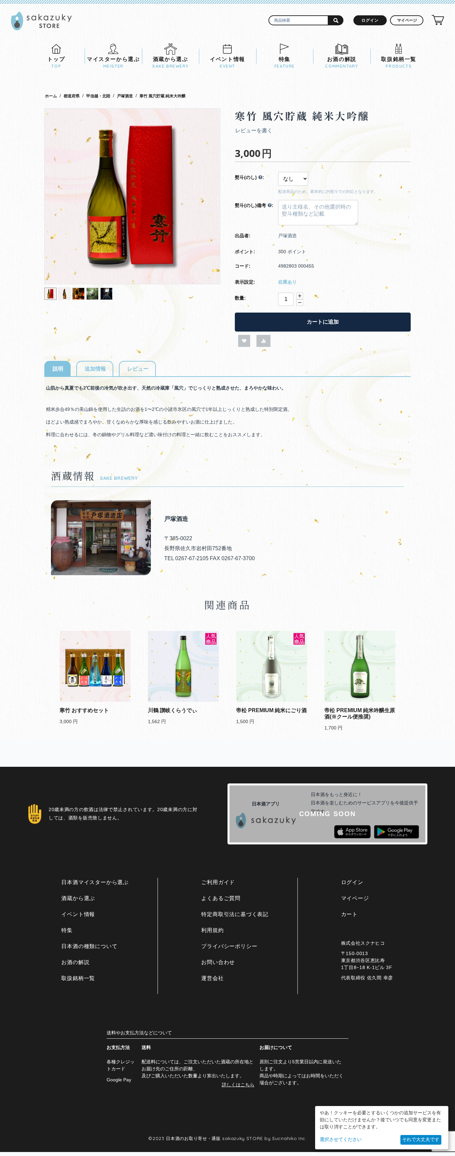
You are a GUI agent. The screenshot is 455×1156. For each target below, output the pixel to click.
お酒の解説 (341, 62)
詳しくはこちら (238, 1084)
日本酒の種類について (89, 946)
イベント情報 (227, 62)
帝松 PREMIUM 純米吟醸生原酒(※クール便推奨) (359, 713)
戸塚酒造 (125, 96)
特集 (284, 62)
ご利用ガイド (218, 882)
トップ (56, 62)
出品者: (242, 235)
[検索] (335, 20)
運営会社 (212, 978)
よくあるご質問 (220, 898)
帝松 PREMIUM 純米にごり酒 (271, 710)
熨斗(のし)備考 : (254, 205)
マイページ (355, 898)
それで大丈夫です (420, 1139)
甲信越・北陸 (98, 96)
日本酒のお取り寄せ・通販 (193, 1138)
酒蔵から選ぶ (170, 62)
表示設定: (245, 282)
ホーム (51, 96)
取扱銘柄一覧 (398, 62)
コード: (242, 266)
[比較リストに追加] (263, 341)
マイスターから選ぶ (113, 62)
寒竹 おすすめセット (84, 710)
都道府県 (72, 96)
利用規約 (212, 930)
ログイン (370, 20)
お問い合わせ (218, 962)
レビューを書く (253, 130)
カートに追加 (323, 322)
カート (349, 914)
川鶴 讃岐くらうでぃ (172, 710)
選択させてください (341, 1139)
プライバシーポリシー (229, 946)
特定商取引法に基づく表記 (234, 914)
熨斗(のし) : (249, 177)
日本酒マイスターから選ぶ (95, 882)
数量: (240, 298)
